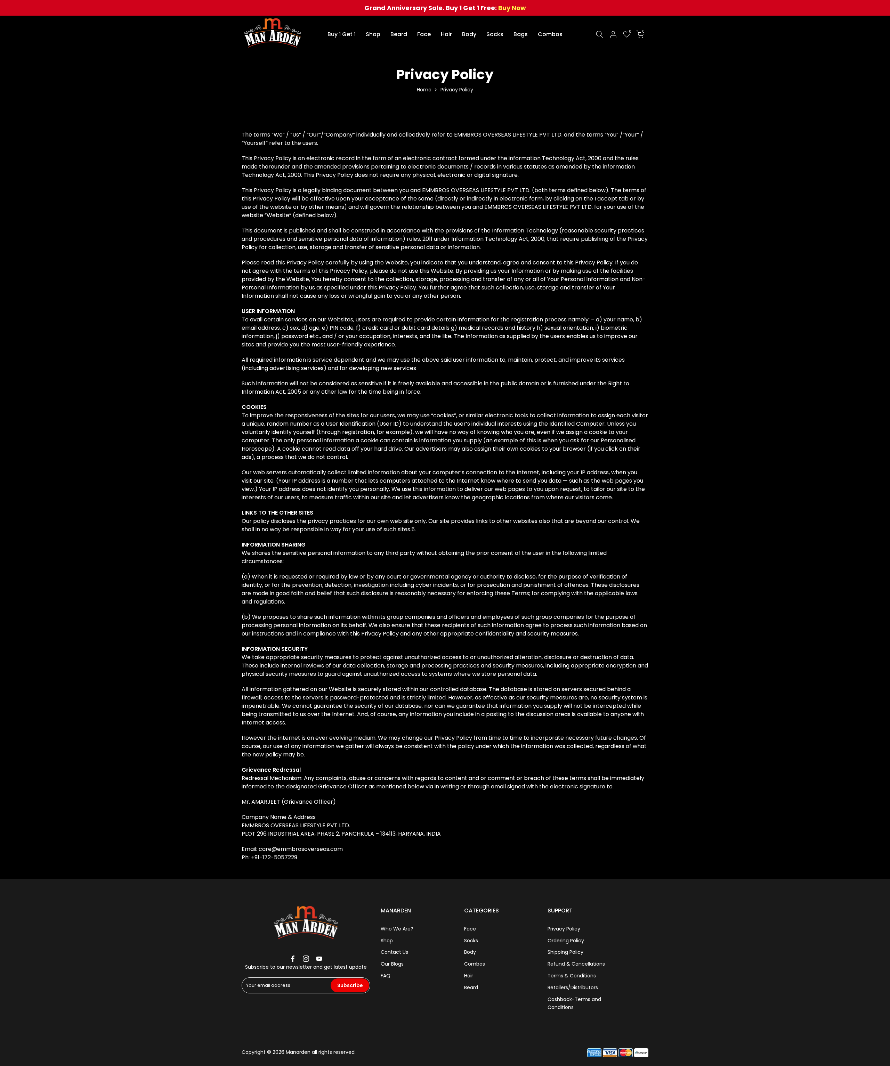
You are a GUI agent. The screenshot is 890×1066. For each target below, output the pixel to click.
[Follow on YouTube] (319, 958)
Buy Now (512, 7)
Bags (520, 34)
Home (424, 89)
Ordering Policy (566, 940)
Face (424, 34)
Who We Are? (397, 928)
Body (469, 34)
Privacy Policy (564, 928)
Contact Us (394, 952)
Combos (550, 34)
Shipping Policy (565, 952)
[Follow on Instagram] (306, 958)
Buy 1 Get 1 (341, 34)
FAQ (385, 975)
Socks (494, 34)
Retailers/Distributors (573, 987)
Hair (446, 34)
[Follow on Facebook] (293, 958)
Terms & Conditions (572, 975)
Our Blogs (392, 963)
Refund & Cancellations (576, 963)
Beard (398, 34)
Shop (373, 34)
